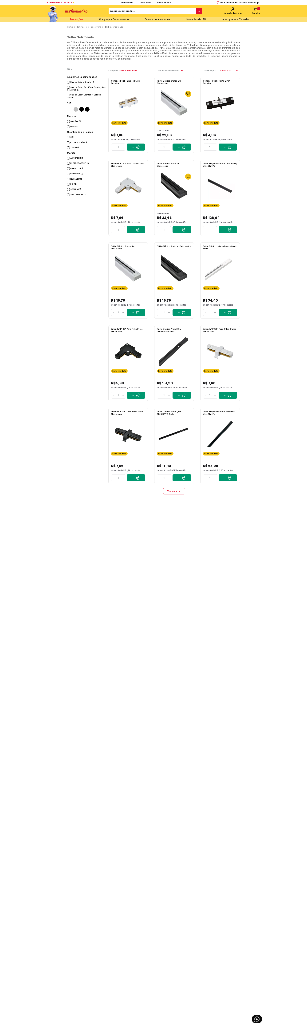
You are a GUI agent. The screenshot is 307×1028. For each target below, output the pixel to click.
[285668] (136, 229)
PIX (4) (73, 184)
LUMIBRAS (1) (76, 173)
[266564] (182, 395)
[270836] (228, 147)
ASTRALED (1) (76, 158)
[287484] (228, 229)
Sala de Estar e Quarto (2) (82, 82)
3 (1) (72, 137)
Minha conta (145, 2)
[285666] (228, 395)
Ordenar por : (210, 70)
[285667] (136, 477)
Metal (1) (74, 126)
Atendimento (127, 2)
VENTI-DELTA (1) (78, 194)
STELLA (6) (75, 189)
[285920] (228, 477)
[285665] (182, 229)
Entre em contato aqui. (249, 2)
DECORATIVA (96, 27)
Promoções (76, 19)
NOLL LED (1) (76, 179)
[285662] (136, 312)
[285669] (136, 395)
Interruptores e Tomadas (235, 19)
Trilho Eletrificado (114, 27)
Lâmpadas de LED (196, 19)
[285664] (182, 312)
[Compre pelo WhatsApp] (257, 1019)
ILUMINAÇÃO (82, 27)
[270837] (136, 147)
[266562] (228, 312)
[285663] (182, 147)
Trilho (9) (74, 147)
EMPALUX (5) (76, 168)
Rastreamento (164, 2)
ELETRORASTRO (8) (79, 163)
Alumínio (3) (76, 121)
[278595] (182, 477)
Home (70, 27)
